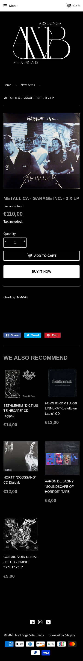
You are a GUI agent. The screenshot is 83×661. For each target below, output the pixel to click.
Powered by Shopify (61, 635)
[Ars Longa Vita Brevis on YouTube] (48, 623)
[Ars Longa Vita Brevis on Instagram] (40, 623)
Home (7, 85)
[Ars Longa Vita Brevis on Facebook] (32, 623)
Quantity (9, 233)
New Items (28, 85)
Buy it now (41, 271)
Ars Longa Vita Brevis (29, 635)
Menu (13, 6)
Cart (76, 6)
